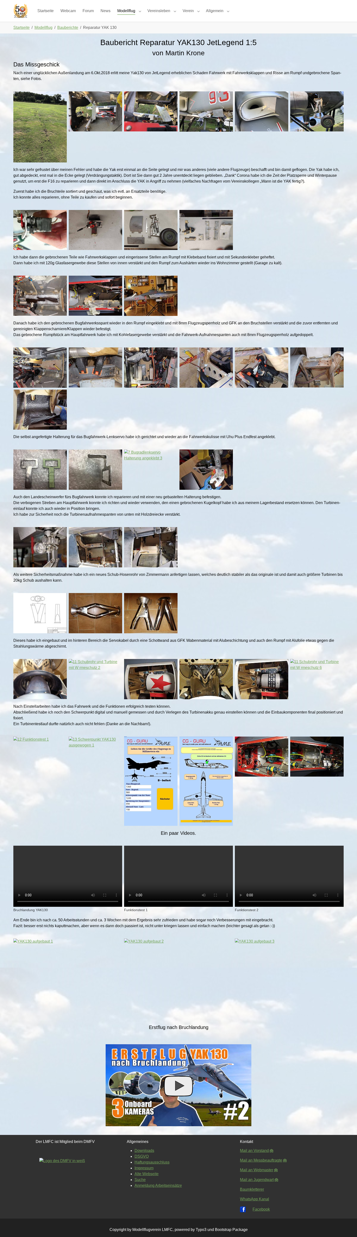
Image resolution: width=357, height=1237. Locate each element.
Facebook (261, 1209)
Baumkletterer (252, 1189)
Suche (140, 1180)
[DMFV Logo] (65, 1176)
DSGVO (142, 1156)
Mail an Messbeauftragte (261, 1160)
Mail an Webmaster (256, 1170)
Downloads (144, 1151)
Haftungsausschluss (152, 1162)
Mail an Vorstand (254, 1151)
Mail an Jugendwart (257, 1180)
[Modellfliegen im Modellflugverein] (20, 11)
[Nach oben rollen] (346, 1226)
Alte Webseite (147, 1174)
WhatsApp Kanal (254, 1199)
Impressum (144, 1168)
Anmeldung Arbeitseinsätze (158, 1185)
